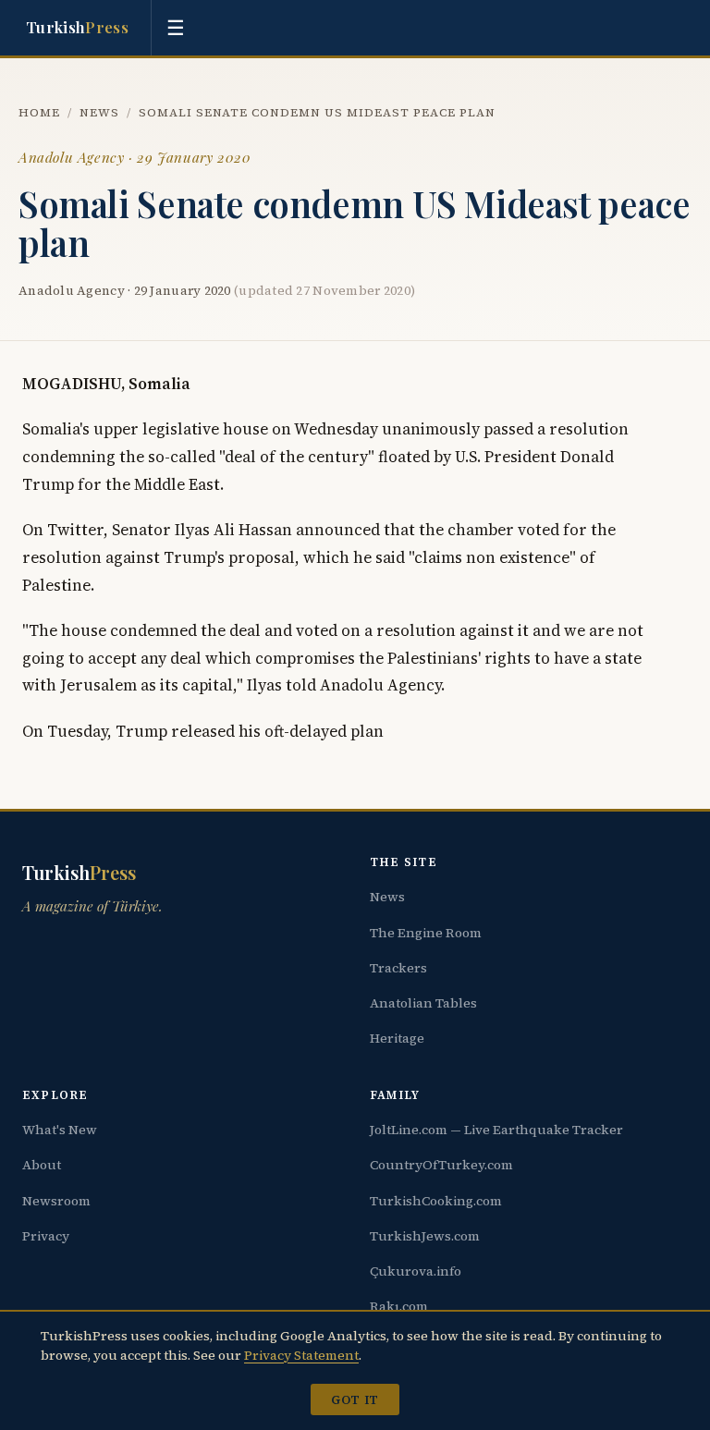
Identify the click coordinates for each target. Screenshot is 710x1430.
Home (39, 112)
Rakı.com (399, 1306)
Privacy (45, 1236)
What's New (59, 1129)
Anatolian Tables (423, 1003)
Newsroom (56, 1201)
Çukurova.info (415, 1271)
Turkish (77, 27)
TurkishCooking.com (436, 1201)
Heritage (397, 1038)
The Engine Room (426, 932)
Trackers (398, 968)
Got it (354, 1399)
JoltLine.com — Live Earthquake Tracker (496, 1129)
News (99, 112)
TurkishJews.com (425, 1236)
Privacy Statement (301, 1355)
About (41, 1164)
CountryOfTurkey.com (441, 1164)
